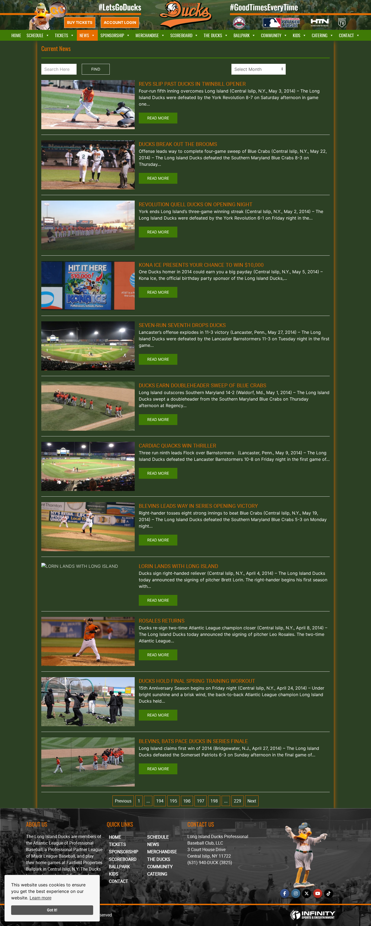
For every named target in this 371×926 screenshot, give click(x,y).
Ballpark (242, 35)
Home (16, 35)
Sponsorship (112, 35)
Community (271, 35)
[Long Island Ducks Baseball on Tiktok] (328, 893)
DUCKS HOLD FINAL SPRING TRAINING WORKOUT (197, 680)
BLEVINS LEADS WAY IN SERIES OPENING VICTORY (198, 505)
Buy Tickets (79, 22)
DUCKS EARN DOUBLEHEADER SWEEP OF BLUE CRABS (202, 385)
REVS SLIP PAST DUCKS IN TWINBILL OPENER (192, 83)
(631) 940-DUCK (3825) (209, 862)
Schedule (35, 35)
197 (200, 801)
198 (214, 801)
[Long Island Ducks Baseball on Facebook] (284, 893)
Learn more (40, 898)
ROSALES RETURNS (161, 620)
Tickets (61, 35)
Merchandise (147, 35)
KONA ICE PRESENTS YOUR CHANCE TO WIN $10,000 (201, 264)
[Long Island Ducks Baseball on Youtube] (317, 893)
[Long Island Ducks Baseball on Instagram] (295, 893)
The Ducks (213, 35)
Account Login (120, 22)
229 (237, 801)
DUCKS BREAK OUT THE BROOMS (178, 144)
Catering (320, 35)
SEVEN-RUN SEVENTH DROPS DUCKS (182, 325)
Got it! (52, 909)
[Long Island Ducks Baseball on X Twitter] (306, 893)
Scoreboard (181, 35)
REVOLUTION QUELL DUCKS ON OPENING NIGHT (195, 204)
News (84, 35)
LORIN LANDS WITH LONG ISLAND (178, 566)
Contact (346, 35)
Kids (296, 35)
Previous (123, 801)
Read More (158, 118)
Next (251, 801)
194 (160, 801)
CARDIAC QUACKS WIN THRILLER (177, 445)
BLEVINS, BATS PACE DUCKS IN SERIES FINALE (193, 741)
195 (173, 801)
